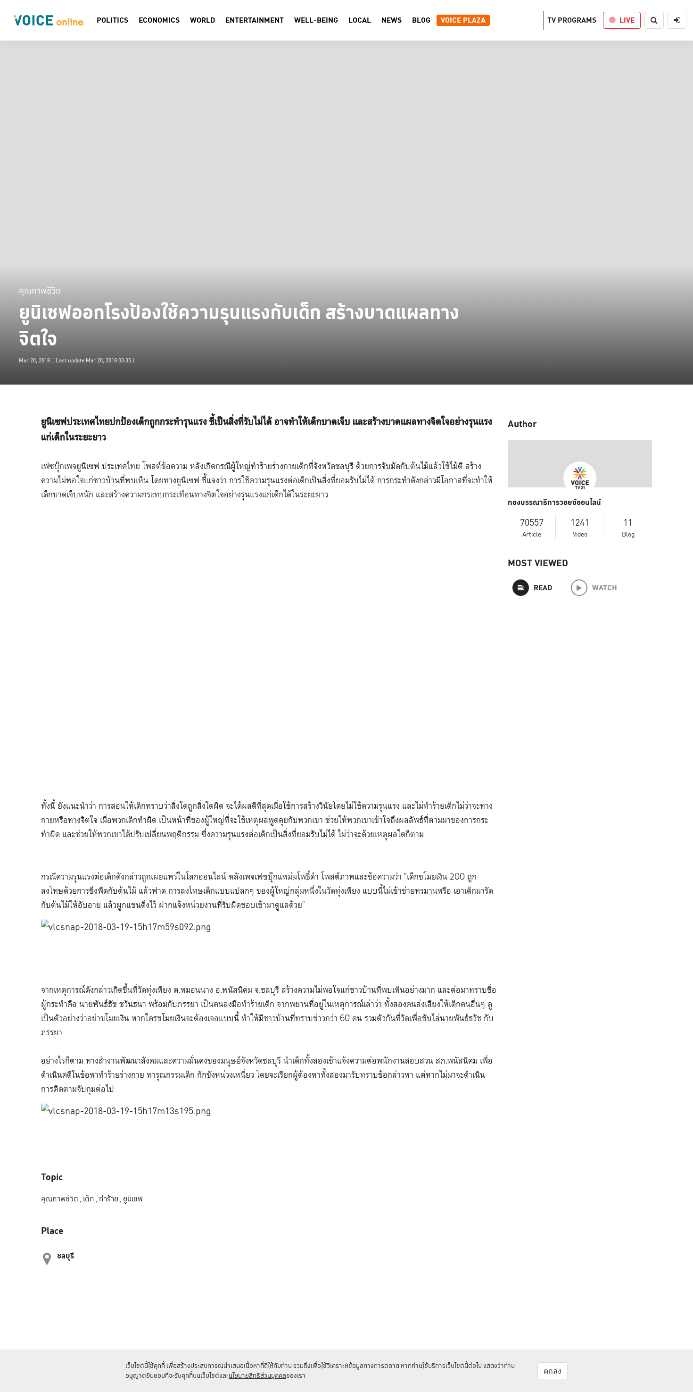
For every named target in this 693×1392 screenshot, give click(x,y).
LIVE (627, 20)
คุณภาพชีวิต (40, 290)
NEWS (391, 20)
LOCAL (359, 20)
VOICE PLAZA (463, 20)
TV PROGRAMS (571, 20)
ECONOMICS (159, 20)
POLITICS (112, 20)
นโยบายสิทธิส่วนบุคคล (257, 1375)
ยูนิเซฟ (133, 1199)
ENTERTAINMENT (254, 20)
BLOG (421, 20)
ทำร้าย (110, 1199)
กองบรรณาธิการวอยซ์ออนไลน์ (554, 502)
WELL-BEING (316, 20)
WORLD (202, 20)
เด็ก (90, 1199)
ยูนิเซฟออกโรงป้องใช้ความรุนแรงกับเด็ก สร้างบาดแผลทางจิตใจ (239, 325)
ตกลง (552, 1370)
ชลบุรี (65, 1256)
